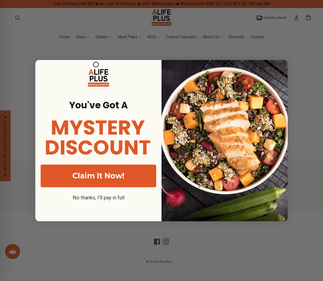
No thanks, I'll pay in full (98, 198)
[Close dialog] (95, 64)
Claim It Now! (98, 175)
